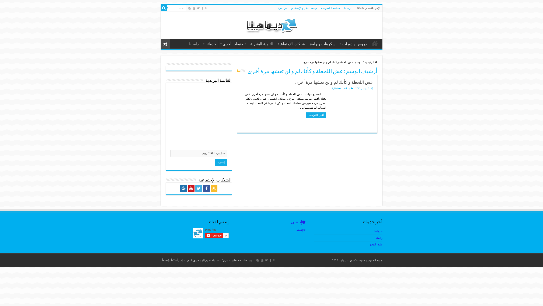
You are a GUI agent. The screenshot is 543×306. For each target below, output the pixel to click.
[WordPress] (190, 8)
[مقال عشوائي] (165, 44)
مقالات (346, 88)
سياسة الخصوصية (330, 8)
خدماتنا (211, 44)
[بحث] (164, 8)
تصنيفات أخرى (234, 44)
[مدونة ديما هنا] (271, 24)
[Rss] (206, 8)
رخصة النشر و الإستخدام (304, 8)
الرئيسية (369, 62)
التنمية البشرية (261, 44)
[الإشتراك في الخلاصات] (238, 71)
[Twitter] (198, 8)
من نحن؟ (282, 8)
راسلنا (347, 8)
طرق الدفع (376, 244)
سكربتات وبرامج (322, 44)
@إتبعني (298, 222)
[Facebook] (202, 8)
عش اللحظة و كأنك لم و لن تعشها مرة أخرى (334, 82)
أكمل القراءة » (316, 115)
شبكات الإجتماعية (291, 44)
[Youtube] (194, 8)
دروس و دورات (354, 44)
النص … (374, 43)
